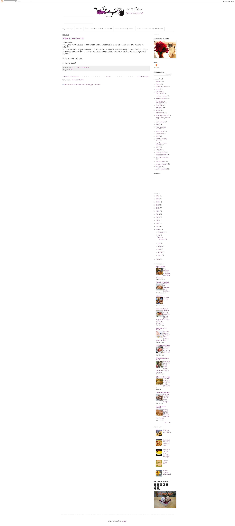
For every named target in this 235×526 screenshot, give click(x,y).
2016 (158, 208)
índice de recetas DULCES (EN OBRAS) (150, 29)
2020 (158, 196)
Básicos (158, 84)
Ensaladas (159, 105)
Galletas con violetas (167, 431)
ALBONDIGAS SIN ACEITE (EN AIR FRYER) (166, 349)
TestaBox (97, 85)
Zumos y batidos (161, 169)
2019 (158, 199)
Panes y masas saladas (161, 128)
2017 (157, 205)
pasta (157, 136)
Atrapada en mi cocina (161, 329)
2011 (157, 223)
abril (159, 249)
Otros (71, 70)
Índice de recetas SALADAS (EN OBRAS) (98, 29)
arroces (158, 82)
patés (157, 147)
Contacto (79, 29)
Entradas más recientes (71, 76)
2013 (157, 217)
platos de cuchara (161, 155)
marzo (160, 252)
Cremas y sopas (161, 96)
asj (158, 65)
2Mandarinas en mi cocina (162, 359)
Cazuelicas (159, 296)
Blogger (124, 521)
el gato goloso (160, 267)
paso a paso (160, 131)
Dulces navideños (161, 98)
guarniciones (160, 113)
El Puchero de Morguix (163, 377)
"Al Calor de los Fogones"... (161, 407)
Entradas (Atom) (77, 80)
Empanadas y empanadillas (160, 102)
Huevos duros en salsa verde (167, 472)
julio (159, 235)
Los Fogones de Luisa (163, 345)
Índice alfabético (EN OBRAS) (124, 29)
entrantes (159, 108)
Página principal (68, 29)
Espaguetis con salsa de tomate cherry (166, 443)
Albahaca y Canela (162, 309)
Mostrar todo (168, 423)
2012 (157, 220)
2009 (158, 229)
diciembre (161, 232)
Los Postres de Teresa (163, 393)
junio (159, 243)
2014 (157, 214)
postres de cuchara (162, 157)
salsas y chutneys (161, 164)
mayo (160, 246)
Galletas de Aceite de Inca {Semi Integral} (166, 398)
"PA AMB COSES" (166, 299)
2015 (157, 211)
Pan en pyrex (165, 462)
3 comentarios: (84, 68)
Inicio (108, 76)
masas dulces (160, 122)
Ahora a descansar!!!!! (73, 38)
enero (160, 255)
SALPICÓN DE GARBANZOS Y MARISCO (166, 287)
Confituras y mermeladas (160, 93)
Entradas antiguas (143, 76)
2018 (158, 202)
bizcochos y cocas (161, 87)
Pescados (159, 150)
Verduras (158, 167)
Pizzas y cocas (160, 152)
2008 (158, 259)
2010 (158, 226)
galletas (158, 110)
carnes (158, 89)
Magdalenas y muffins (163, 118)
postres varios (160, 162)
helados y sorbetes (162, 115)
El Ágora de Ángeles (162, 282)
